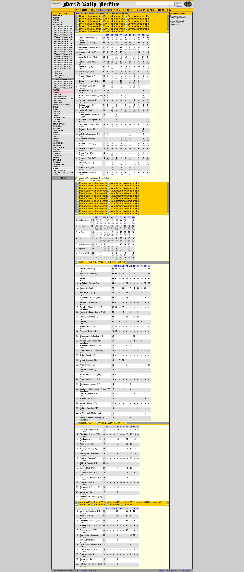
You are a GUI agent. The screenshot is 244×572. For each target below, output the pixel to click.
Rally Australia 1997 (62, 41)
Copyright (83, 570)
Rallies (63, 13)
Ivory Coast (58, 130)
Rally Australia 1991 (62, 31)
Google (179, 6)
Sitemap (63, 178)
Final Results (58, 77)
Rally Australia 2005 (62, 58)
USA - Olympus (58, 170)
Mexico (55, 139)
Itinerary (56, 71)
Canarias (56, 100)
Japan (55, 132)
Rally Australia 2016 (62, 84)
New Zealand (58, 147)
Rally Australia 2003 (62, 54)
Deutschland (58, 117)
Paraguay (57, 151)
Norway (56, 149)
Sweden (56, 166)
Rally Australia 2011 (62, 64)
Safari (55, 158)
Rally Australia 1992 (62, 33)
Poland (56, 153)
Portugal (57, 156)
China (55, 109)
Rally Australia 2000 (62, 47)
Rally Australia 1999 (62, 45)
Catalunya (57, 103)
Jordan (56, 134)
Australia (57, 24)
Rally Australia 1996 (62, 39)
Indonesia (57, 126)
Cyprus (55, 115)
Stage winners (58, 75)
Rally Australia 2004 (62, 56)
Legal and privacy (185, 570)
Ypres (55, 175)
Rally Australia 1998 (62, 43)
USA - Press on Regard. (62, 173)
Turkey (55, 168)
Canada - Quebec (60, 96)
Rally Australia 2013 (62, 67)
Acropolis (57, 16)
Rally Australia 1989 (62, 26)
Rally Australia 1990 (62, 28)
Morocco (56, 145)
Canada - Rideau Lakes (62, 98)
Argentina (57, 22)
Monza (55, 141)
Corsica (56, 111)
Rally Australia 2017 (62, 86)
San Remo (56, 160)
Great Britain (58, 124)
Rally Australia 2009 (62, 62)
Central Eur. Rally (61, 105)
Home (78, 13)
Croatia (56, 113)
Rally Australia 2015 (62, 81)
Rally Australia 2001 (62, 50)
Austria (56, 90)
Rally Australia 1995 (62, 37)
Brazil (55, 92)
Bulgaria (56, 94)
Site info (161, 570)
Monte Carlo (58, 143)
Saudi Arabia (58, 164)
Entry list (57, 73)
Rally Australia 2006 (62, 60)
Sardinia (56, 162)
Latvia (55, 137)
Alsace (55, 18)
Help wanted (171, 570)
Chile (55, 107)
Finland (56, 122)
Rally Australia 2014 (62, 69)
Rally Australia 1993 (62, 35)
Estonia (56, 120)
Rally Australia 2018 (62, 88)
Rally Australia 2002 (62, 52)
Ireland (56, 128)
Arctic (55, 20)
